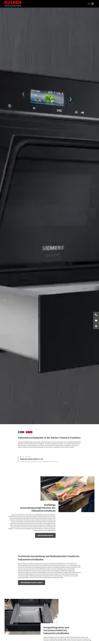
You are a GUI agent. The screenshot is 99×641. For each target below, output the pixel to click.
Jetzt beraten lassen (45, 535)
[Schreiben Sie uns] (96, 320)
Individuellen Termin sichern (31, 582)
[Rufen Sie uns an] (96, 315)
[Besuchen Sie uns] (96, 326)
